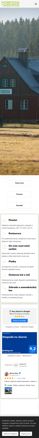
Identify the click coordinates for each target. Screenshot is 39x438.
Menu (36, 4)
